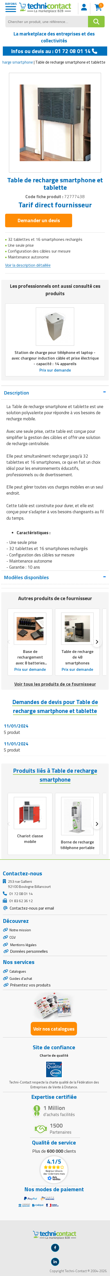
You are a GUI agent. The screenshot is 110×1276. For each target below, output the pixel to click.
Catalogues (17, 971)
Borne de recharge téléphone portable (77, 845)
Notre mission (20, 930)
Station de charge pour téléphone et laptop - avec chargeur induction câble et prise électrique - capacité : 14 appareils (55, 358)
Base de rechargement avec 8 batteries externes (30, 659)
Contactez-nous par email (31, 908)
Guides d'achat (20, 978)
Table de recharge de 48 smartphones (77, 657)
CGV (12, 937)
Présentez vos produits (30, 984)
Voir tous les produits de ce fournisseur (55, 684)
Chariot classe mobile (30, 839)
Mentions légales (23, 944)
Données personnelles (29, 951)
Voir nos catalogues (53, 1028)
